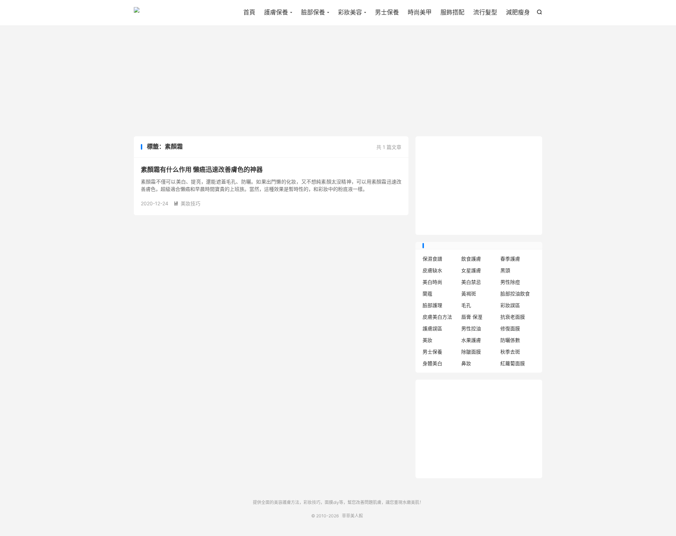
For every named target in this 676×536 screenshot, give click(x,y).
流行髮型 (485, 12)
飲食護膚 (471, 259)
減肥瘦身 (518, 12)
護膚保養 (276, 12)
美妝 (427, 340)
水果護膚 (471, 340)
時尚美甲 (420, 12)
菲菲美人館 (136, 12)
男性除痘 (510, 282)
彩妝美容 (350, 12)
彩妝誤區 (510, 305)
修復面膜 (510, 328)
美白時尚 (432, 282)
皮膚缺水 (432, 270)
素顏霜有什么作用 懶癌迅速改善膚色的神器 (202, 169)
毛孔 (466, 305)
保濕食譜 (432, 259)
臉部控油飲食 (515, 294)
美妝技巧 (187, 203)
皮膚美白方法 (437, 317)
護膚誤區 (432, 328)
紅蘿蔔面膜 (512, 363)
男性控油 (471, 328)
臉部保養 (313, 12)
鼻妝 (466, 363)
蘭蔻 (427, 294)
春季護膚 (510, 259)
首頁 (249, 12)
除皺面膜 (471, 352)
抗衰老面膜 (512, 317)
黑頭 (505, 270)
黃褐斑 (468, 294)
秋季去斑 (510, 352)
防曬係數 (510, 340)
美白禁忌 (471, 282)
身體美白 (432, 363)
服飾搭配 (452, 12)
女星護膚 (471, 270)
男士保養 (387, 12)
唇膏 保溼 (471, 317)
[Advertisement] (338, 81)
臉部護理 (432, 305)
